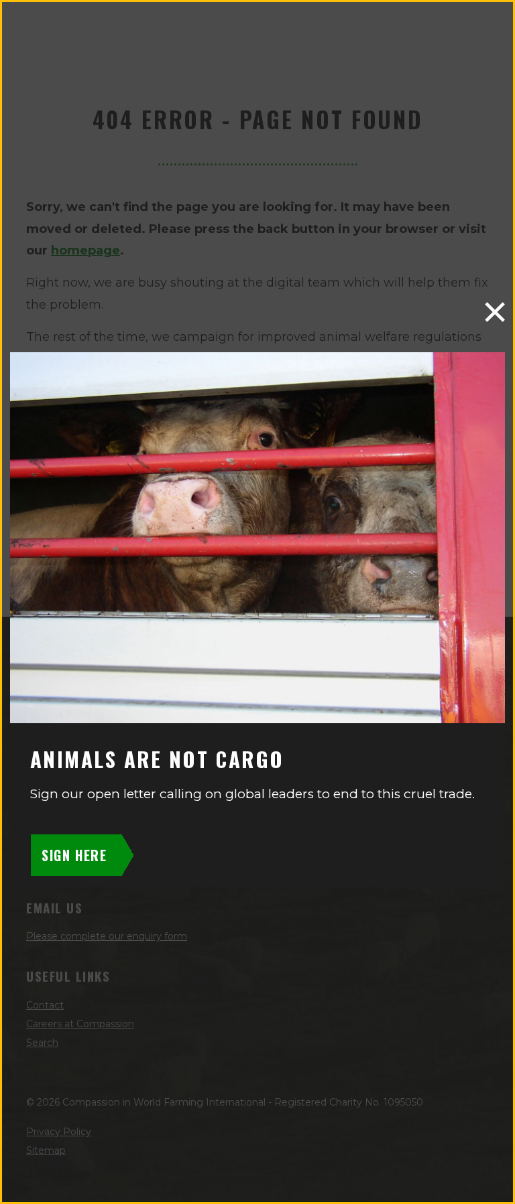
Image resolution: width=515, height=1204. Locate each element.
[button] (495, 312)
